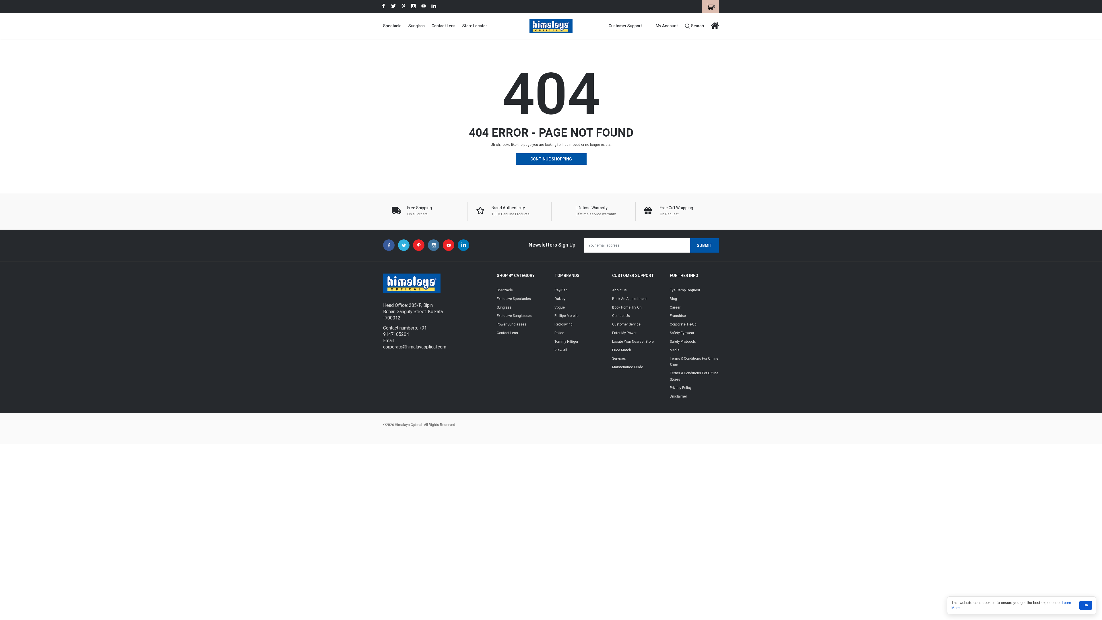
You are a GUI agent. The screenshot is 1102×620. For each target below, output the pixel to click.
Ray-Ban (561, 290)
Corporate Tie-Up (683, 324)
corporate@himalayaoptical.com (414, 347)
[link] (383, 6)
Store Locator (474, 26)
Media (675, 350)
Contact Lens (443, 26)
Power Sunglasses (511, 324)
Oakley (559, 298)
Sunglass (416, 26)
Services (619, 358)
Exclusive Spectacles (514, 298)
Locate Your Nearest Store (633, 341)
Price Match (621, 350)
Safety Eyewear (682, 333)
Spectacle (392, 26)
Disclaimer (678, 396)
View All (560, 350)
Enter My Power (624, 333)
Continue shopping (551, 159)
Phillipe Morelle (566, 315)
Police (559, 333)
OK (1085, 605)
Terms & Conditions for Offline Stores (694, 376)
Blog (673, 298)
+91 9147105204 (405, 331)
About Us (619, 290)
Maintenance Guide (627, 367)
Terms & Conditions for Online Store (694, 361)
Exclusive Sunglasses (514, 315)
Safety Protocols (683, 341)
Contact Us (621, 315)
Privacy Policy (681, 387)
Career (675, 307)
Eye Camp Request (685, 290)
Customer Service (626, 324)
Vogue (559, 307)
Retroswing (563, 324)
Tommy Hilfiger (566, 341)
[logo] (551, 26)
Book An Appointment (629, 298)
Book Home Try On (627, 307)
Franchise (678, 315)
